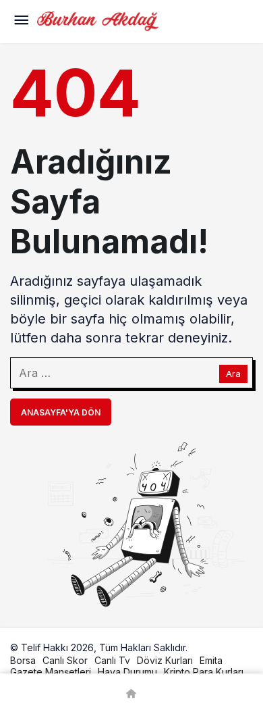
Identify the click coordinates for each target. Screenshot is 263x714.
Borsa (23, 660)
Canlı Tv (112, 660)
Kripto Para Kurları (203, 672)
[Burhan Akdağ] (97, 20)
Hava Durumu (127, 672)
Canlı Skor (65, 660)
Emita (211, 660)
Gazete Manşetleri (50, 672)
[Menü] (21, 21)
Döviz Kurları (165, 660)
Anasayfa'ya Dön (60, 412)
